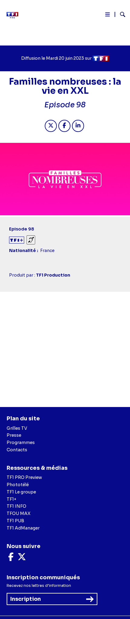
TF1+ (11, 499)
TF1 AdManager (23, 528)
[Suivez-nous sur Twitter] (22, 558)
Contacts (17, 449)
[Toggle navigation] (107, 15)
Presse (14, 435)
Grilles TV (17, 428)
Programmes (21, 442)
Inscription (25, 599)
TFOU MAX (19, 513)
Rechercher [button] (120, 14)
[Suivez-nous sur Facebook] (11, 558)
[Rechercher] (120, 15)
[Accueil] (14, 15)
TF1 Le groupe (21, 492)
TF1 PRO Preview (24, 477)
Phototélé (18, 484)
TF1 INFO (16, 506)
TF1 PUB (15, 520)
